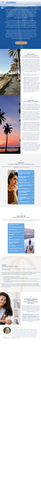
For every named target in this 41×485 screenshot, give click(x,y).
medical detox (24, 316)
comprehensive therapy (31, 316)
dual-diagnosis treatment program (32, 109)
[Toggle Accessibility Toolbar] (2, 8)
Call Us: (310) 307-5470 (21, 42)
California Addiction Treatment (28, 314)
